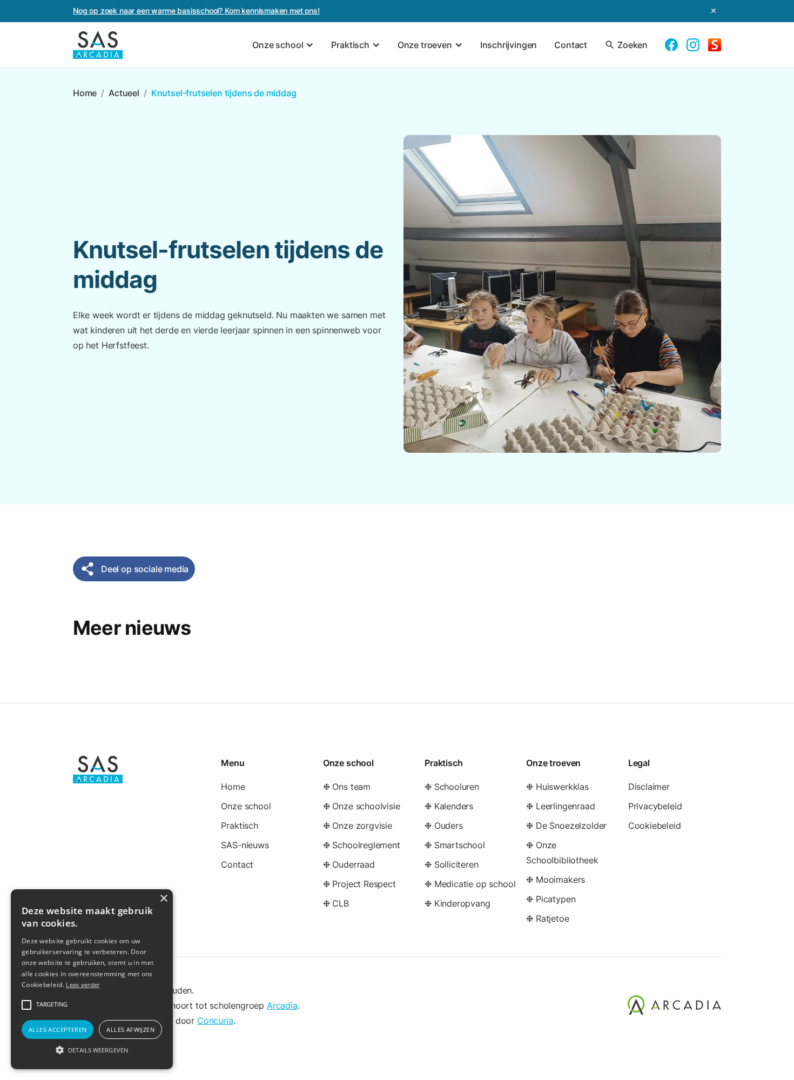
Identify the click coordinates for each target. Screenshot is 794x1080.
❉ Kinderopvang (457, 903)
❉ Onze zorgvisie (357, 825)
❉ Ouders (444, 825)
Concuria (215, 1020)
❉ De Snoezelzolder (566, 825)
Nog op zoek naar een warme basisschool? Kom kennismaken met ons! (196, 10)
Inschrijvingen (508, 44)
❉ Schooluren (452, 786)
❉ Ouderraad (349, 864)
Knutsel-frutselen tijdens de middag (224, 93)
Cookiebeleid (654, 825)
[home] (98, 45)
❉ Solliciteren (452, 864)
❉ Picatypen (550, 899)
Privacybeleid (655, 806)
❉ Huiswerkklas (557, 786)
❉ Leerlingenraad (560, 806)
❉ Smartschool (455, 845)
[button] (283, 45)
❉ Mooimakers (555, 879)
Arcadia (282, 1005)
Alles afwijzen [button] (130, 1029)
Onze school (246, 806)
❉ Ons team (347, 786)
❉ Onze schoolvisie (361, 806)
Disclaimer (649, 786)
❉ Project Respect (359, 883)
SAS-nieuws (244, 845)
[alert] (92, 979)
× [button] (163, 899)
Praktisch (239, 825)
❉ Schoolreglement (361, 845)
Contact (570, 44)
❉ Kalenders (449, 806)
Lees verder (82, 985)
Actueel (124, 93)
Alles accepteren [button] (57, 1029)
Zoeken (626, 44)
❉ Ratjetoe (547, 918)
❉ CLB (336, 903)
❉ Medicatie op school (470, 883)
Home (85, 93)
